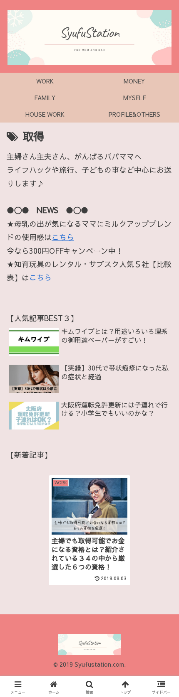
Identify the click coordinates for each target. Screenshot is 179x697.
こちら (63, 237)
